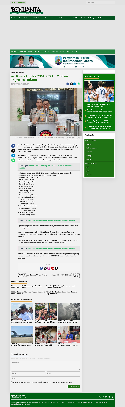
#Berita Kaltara (90, 140)
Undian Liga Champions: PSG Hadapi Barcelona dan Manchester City (99, 121)
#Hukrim (88, 159)
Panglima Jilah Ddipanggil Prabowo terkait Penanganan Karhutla (60, 287)
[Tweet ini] (71, 83)
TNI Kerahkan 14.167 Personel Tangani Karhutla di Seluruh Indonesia (28, 293)
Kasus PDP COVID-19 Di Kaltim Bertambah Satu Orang (66, 275)
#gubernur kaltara (91, 163)
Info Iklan (61, 402)
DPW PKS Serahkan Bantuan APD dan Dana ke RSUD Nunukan (32, 275)
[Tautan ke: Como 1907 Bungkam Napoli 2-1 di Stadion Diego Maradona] (99, 91)
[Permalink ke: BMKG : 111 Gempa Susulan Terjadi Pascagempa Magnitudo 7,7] (69, 334)
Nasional (19, 84)
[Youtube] (52, 268)
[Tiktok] (56, 268)
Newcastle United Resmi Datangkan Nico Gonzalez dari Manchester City (99, 127)
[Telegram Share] (74, 83)
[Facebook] (41, 268)
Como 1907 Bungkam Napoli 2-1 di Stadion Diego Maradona (98, 105)
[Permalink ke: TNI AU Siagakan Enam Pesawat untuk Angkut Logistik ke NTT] (22, 334)
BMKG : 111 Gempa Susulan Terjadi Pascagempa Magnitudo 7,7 (69, 345)
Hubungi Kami (71, 402)
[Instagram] (48, 268)
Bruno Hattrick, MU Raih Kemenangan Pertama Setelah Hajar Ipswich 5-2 (100, 116)
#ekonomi (88, 175)
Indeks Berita (45, 402)
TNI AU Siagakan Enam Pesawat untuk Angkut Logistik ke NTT (61, 293)
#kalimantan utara (91, 148)
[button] (113, 2)
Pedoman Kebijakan (101, 402)
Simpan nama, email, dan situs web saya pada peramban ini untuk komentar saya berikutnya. (43, 382)
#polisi (87, 171)
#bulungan (88, 155)
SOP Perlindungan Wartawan (20, 404)
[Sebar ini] (67, 83)
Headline (13, 84)
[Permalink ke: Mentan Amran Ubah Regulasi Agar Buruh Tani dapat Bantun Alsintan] (22, 311)
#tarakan (88, 144)
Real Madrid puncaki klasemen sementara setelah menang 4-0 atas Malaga (99, 111)
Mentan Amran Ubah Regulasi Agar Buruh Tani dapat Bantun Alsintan (26, 287)
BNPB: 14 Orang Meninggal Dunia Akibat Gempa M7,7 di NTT (44, 345)
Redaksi (53, 402)
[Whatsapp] (78, 83)
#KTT (87, 167)
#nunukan (88, 152)
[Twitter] (45, 268)
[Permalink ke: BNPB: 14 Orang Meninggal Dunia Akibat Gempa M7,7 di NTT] (46, 334)
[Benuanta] (26, 10)
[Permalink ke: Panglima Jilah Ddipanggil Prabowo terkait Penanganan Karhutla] (46, 311)
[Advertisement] (62, 35)
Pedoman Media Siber (85, 402)
